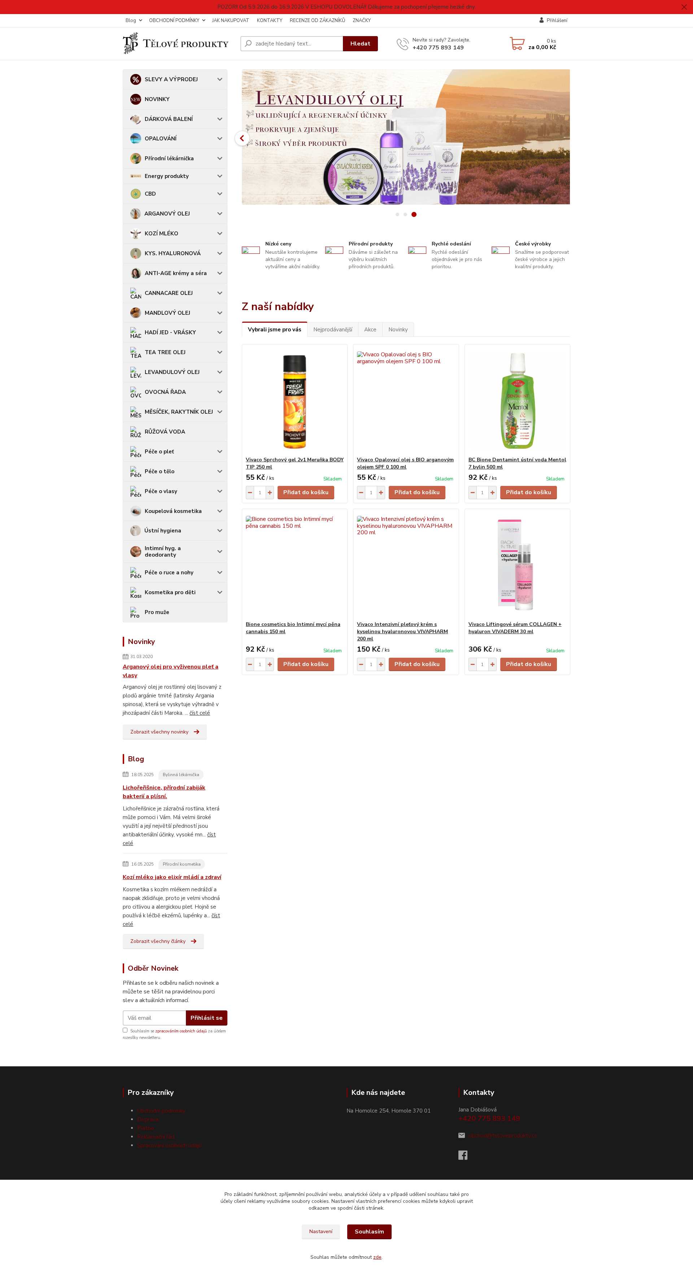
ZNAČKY (362, 20)
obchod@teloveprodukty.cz (502, 1135)
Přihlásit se (207, 1018)
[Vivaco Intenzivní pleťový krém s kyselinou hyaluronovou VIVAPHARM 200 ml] (406, 565)
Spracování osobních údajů (169, 1145)
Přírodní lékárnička (169, 158)
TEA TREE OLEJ (165, 352)
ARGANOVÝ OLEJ (167, 213)
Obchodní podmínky (161, 1110)
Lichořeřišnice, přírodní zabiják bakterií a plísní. (164, 792)
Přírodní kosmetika (182, 864)
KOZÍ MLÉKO (161, 233)
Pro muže (157, 612)
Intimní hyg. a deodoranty (163, 551)
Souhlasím (369, 1232)
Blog (131, 20)
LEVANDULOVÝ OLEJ (172, 372)
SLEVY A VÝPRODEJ (171, 79)
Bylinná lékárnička (181, 775)
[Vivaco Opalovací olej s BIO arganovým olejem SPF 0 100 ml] (406, 400)
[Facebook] (466, 1157)
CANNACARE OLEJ (169, 293)
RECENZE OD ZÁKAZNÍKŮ (317, 20)
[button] (242, 138)
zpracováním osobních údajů (181, 1031)
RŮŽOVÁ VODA (165, 431)
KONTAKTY (269, 20)
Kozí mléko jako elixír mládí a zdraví (172, 877)
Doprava (147, 1119)
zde (377, 1257)
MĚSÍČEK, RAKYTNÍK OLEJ (179, 411)
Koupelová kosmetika (173, 511)
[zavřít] (684, 7)
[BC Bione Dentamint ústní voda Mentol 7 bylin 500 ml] (517, 400)
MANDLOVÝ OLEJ (167, 313)
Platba (145, 1128)
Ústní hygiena (162, 530)
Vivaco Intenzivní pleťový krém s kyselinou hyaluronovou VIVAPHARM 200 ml (402, 631)
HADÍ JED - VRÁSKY (170, 332)
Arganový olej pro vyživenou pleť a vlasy (170, 671)
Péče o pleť (159, 451)
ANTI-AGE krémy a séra (176, 273)
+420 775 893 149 (438, 48)
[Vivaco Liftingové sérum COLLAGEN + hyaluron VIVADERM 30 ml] (517, 565)
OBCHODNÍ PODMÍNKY (174, 20)
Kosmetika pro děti (170, 592)
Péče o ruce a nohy (169, 572)
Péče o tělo (159, 471)
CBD (150, 193)
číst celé (199, 713)
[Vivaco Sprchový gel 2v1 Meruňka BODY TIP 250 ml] (295, 400)
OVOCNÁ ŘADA (165, 392)
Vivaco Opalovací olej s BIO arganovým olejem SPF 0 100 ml (405, 463)
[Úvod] (179, 43)
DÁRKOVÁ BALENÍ (169, 119)
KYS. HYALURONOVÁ (173, 253)
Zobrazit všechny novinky (159, 731)
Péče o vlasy (161, 491)
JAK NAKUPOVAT (230, 20)
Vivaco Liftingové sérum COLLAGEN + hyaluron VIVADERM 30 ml (515, 628)
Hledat (360, 44)
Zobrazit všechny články (158, 941)
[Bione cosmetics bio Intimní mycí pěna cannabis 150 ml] (295, 565)
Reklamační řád (155, 1136)
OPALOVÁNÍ (160, 138)
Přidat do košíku (305, 492)
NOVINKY (157, 99)
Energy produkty (167, 176)
